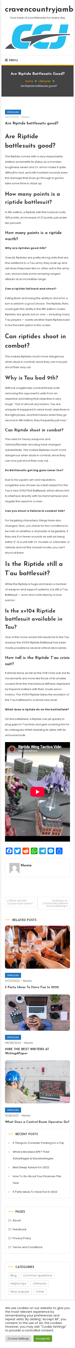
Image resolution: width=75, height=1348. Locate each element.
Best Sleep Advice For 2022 (31, 1167)
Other (40, 1292)
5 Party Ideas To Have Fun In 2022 (32, 987)
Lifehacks (13, 112)
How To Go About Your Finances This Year (37, 1179)
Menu (13, 60)
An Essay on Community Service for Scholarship (55, 903)
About (17, 1220)
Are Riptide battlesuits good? (31, 123)
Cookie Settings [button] (18, 1339)
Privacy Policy (22, 1238)
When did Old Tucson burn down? (20, 902)
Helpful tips (18, 1283)
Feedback (19, 1229)
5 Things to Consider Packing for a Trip (38, 1143)
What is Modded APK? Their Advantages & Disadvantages (33, 1155)
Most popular (19, 1292)
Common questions (37, 1275)
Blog (13, 1275)
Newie (25, 117)
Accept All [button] (43, 1339)
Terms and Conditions (27, 1247)
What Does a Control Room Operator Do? (37, 1122)
